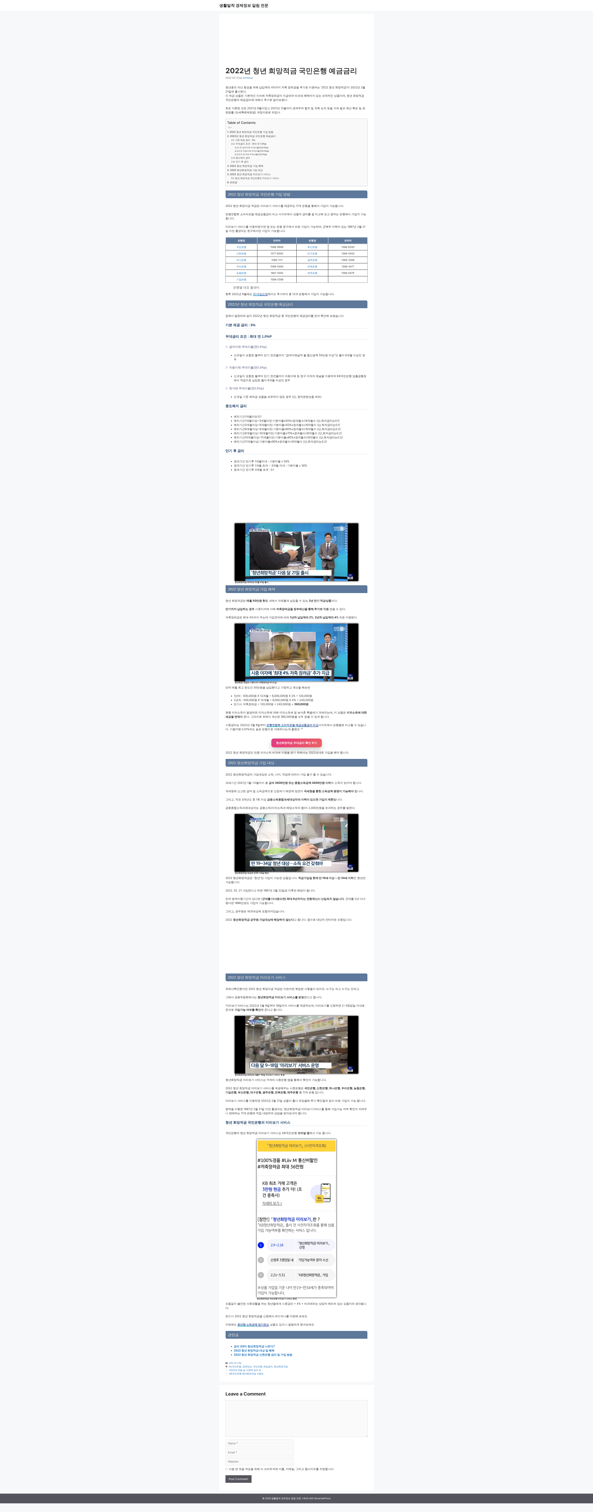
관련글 (233, 182)
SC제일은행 (260, 294)
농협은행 (241, 273)
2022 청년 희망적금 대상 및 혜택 (254, 1350)
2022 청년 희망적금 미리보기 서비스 (250, 174)
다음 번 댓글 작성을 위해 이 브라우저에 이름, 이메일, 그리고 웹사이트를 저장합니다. (281, 1469)
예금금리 (268, 1366)
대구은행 (312, 253)
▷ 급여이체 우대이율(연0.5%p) (254, 147)
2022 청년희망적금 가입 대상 (246, 170)
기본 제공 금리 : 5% (245, 140)
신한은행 (241, 253)
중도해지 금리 (243, 157)
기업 (238, 279)
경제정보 (247, 1366)
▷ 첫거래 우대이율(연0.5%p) (254, 154)
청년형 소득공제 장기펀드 (253, 1324)
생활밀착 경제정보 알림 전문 (243, 5)
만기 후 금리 (242, 161)
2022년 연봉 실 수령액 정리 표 (245, 1370)
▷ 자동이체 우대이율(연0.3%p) (255, 151)
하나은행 (241, 260)
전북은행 (312, 266)
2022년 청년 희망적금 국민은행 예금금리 (253, 136)
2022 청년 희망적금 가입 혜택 (246, 165)
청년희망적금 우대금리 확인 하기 (296, 742)
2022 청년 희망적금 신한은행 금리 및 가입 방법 (263, 1354)
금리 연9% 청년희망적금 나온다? (254, 1346)
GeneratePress (322, 1498)
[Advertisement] (296, 43)
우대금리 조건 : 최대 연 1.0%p (251, 143)
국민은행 (241, 247)
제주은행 (312, 273)
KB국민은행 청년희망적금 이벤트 (246, 1373)
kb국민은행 (235, 1366)
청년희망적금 (281, 1366)
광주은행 (312, 260)
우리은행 (241, 266)
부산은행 (312, 247)
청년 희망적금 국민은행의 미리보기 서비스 (257, 178)
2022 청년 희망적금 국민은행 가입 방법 (251, 131)
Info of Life (235, 1363)
